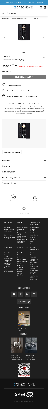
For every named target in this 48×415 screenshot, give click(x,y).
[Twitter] (20, 294)
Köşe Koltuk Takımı (9, 258)
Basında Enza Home (8, 232)
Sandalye (33, 239)
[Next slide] (43, 37)
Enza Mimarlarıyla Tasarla (9, 237)
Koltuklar (33, 253)
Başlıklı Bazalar (21, 259)
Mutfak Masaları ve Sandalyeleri (9, 270)
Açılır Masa (20, 265)
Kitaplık (32, 237)
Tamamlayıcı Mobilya (34, 259)
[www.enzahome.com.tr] (24, 385)
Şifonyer (19, 274)
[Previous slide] (4, 37)
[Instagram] (27, 294)
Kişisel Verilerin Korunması (21, 236)
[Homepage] (24, 7)
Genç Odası (33, 262)
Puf (31, 243)
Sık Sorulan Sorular (20, 230)
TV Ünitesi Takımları (7, 267)
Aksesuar (33, 269)
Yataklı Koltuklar (22, 261)
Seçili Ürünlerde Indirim (20, 18)
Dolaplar (19, 263)
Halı (31, 264)
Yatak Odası (34, 257)
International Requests (21, 242)
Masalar (19, 272)
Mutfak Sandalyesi (33, 230)
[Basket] (45, 7)
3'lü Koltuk (20, 253)
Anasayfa (6, 18)
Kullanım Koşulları (22, 239)
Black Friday (34, 271)
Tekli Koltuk (20, 257)
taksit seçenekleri (14, 85)
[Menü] (3, 7)
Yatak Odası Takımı (7, 255)
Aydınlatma (34, 266)
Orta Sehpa (33, 233)
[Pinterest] (34, 294)
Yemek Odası (34, 255)
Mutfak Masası (34, 228)
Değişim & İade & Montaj (22, 233)
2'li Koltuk (20, 267)
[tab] (23, 52)
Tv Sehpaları (21, 269)
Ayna (32, 241)
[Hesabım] (41, 7)
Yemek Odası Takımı (8, 260)
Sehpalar (20, 276)
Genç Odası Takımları (7, 264)
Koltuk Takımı (8, 253)
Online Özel (33, 279)
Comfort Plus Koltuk (34, 276)
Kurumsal (7, 228)
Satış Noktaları (8, 235)
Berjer (19, 255)
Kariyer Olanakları (9, 230)
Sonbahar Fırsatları (33, 273)
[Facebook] (14, 294)
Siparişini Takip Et (22, 228)
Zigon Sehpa (34, 235)
